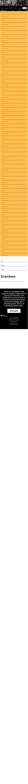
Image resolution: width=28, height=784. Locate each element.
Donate (25, 8)
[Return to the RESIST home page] (5, 3)
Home (2, 8)
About (6, 8)
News (20, 8)
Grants (10, 8)
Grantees (15, 8)
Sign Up (3, 10)
